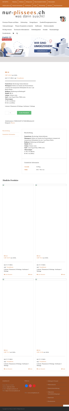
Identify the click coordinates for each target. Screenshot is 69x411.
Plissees (13, 123)
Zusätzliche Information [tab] (9, 134)
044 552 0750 (11, 387)
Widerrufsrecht (52, 384)
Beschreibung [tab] (6, 130)
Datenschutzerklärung (53, 388)
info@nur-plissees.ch (7, 5)
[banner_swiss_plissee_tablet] (34, 35)
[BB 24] (18, 218)
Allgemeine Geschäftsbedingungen (54, 393)
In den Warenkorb (24, 112)
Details (31, 274)
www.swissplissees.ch (33, 392)
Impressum (51, 397)
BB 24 (5, 256)
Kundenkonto (51, 401)
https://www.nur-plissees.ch (13, 390)
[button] (17, 33)
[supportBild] (63, 15)
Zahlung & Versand (53, 381)
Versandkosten (20, 78)
